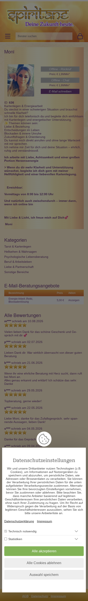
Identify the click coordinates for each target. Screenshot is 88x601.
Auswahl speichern (44, 575)
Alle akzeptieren (44, 551)
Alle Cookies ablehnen (44, 563)
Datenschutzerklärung (19, 521)
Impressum (44, 521)
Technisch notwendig (22, 531)
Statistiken (15, 539)
